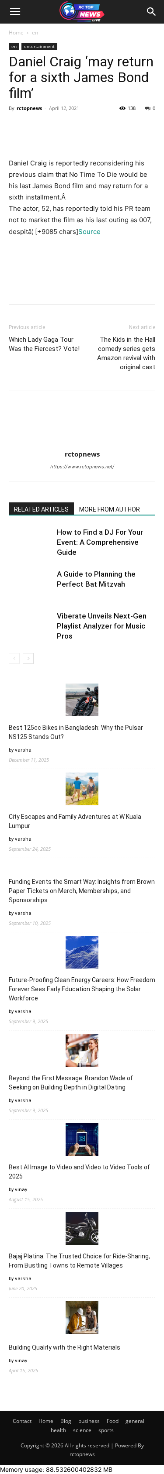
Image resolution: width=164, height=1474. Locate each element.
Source (89, 231)
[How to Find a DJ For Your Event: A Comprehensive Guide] (30, 542)
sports (106, 1430)
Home (16, 32)
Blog (65, 1421)
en (35, 32)
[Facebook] (17, 128)
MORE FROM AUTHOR (109, 509)
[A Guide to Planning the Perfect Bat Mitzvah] (30, 584)
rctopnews (29, 108)
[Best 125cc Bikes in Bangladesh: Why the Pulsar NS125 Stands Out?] (82, 701)
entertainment (39, 46)
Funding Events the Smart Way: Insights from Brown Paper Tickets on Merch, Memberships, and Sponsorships (82, 891)
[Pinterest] (57, 128)
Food (113, 1421)
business (89, 1421)
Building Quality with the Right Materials (64, 1347)
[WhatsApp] (78, 128)
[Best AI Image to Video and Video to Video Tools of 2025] (82, 1140)
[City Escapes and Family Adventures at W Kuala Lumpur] (82, 790)
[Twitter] (37, 128)
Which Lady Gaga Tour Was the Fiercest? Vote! (44, 344)
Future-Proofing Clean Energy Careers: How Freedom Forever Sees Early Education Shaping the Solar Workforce (82, 989)
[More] (98, 128)
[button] (15, 12)
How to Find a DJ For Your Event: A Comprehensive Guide (100, 542)
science (82, 1430)
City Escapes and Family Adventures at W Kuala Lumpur (75, 821)
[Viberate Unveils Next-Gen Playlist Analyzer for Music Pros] (30, 626)
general (135, 1421)
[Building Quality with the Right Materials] (82, 1319)
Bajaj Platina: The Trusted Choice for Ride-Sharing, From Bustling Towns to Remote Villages (79, 1261)
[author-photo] (82, 442)
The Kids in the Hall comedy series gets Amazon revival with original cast (126, 353)
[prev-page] (14, 658)
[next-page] (28, 658)
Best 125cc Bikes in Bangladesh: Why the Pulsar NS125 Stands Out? (76, 732)
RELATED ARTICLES (41, 509)
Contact (22, 1421)
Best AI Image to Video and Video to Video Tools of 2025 (79, 1172)
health (58, 1430)
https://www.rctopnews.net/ (82, 467)
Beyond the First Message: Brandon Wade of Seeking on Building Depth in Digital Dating (71, 1083)
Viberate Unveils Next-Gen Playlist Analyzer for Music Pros (102, 626)
